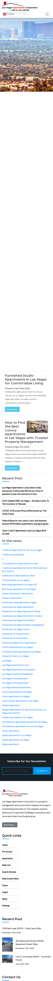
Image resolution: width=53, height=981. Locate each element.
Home (5, 845)
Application (7, 858)
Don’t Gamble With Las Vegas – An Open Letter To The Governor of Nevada (25, 502)
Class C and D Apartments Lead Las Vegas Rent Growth (24, 532)
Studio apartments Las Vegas (15, 739)
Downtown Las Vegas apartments (18, 607)
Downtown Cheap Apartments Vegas (19, 602)
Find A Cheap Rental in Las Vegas (17, 647)
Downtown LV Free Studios (15, 638)
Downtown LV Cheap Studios (15, 633)
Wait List (6, 865)
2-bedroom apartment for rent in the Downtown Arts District (24, 569)
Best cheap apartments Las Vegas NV (19, 584)
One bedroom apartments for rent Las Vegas (23, 726)
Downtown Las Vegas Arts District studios (22, 616)
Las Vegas (7, 660)
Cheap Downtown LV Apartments (17, 593)
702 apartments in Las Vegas (15, 580)
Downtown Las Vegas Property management (23, 624)
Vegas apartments (10, 744)
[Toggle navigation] (47, 14)
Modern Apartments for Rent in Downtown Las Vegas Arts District (24, 711)
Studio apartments (10, 731)
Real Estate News (10, 878)
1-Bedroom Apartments (13, 554)
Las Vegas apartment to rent (15, 665)
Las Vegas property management (17, 674)
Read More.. (12, 409)
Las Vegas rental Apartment (15, 678)
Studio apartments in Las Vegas (16, 735)
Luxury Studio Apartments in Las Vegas (20, 700)
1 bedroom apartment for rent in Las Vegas (22, 550)
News (4, 899)
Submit (42, 770)
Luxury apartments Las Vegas (16, 696)
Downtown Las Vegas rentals (16, 629)
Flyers (5, 885)
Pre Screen (7, 851)
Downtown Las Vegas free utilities (18, 620)
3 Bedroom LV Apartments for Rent (18, 575)
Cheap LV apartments (12, 598)
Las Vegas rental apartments (15, 683)
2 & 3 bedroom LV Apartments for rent (20, 563)
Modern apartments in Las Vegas (17, 717)
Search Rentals (9, 872)
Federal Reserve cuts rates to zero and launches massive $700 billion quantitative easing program (25, 522)
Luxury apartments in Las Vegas (17, 691)
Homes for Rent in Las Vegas (15, 656)
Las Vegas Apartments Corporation (18, 669)
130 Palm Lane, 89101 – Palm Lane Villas (21, 928)
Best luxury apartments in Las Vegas (19, 589)
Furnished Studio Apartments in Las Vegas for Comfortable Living (26, 379)
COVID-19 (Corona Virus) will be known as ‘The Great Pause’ (24, 512)
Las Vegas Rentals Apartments (16, 687)
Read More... (10, 824)
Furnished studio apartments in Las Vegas (21, 651)
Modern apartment (11, 705)
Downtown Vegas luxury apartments (19, 642)
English (10, 14)
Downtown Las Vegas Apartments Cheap (21, 611)
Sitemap (6, 905)
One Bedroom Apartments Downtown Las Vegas (24, 722)
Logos (5, 892)
